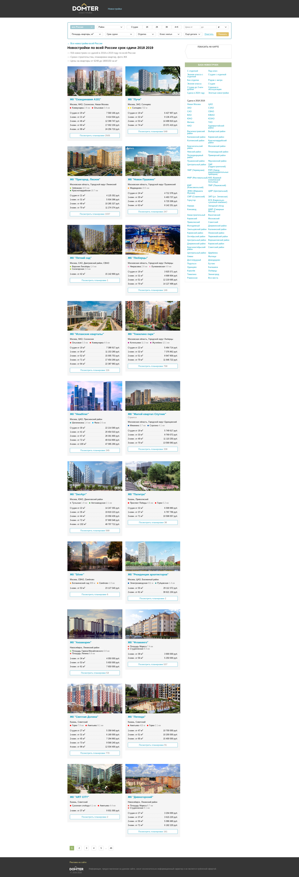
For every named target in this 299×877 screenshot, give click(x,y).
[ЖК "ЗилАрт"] (94, 476)
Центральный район (196, 164)
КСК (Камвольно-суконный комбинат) (217, 201)
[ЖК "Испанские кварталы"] (94, 316)
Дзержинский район (217, 226)
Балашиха (213, 267)
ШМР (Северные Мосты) (216, 210)
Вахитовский (214, 215)
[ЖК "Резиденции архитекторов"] (152, 556)
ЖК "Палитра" (137, 494)
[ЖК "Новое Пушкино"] (152, 161)
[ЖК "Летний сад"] (94, 239)
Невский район (194, 152)
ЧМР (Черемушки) (195, 170)
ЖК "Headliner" (79, 414)
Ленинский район (216, 233)
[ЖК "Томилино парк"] (152, 316)
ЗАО (189, 108)
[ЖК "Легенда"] (152, 698)
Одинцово (192, 267)
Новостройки (115, 8)
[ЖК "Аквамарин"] (94, 624)
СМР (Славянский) (196, 196)
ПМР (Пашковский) (217, 185)
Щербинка (213, 253)
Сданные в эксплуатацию (215, 88)
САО (189, 111)
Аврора (190, 206)
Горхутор (191, 200)
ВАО (189, 115)
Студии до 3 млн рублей (195, 88)
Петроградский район (218, 152)
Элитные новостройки (218, 93)
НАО (189, 126)
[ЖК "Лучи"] (152, 81)
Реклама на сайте (78, 862)
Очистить (209, 34)
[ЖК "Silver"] (94, 556)
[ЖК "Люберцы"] (152, 239)
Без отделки (193, 80)
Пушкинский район (196, 161)
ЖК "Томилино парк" (141, 334)
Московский (213, 218)
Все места (213, 278)
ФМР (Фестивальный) (197, 178)
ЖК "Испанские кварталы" (87, 334)
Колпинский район (195, 140)
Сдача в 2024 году (196, 93)
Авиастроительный (196, 215)
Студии (211, 84)
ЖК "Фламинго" (138, 642)
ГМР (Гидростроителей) (217, 165)
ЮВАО (211, 115)
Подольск (191, 263)
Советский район (216, 247)
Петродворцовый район (195, 156)
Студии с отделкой (217, 74)
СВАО (211, 111)
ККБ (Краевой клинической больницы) (214, 180)
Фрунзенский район (217, 161)
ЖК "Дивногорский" (140, 797)
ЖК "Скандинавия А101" (85, 99)
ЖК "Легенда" (136, 716)
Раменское (192, 278)
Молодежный (193, 226)
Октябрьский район (196, 236)
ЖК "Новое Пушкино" (141, 179)
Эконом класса (194, 84)
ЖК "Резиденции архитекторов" (148, 574)
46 (111, 848)
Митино (190, 122)
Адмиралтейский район (216, 127)
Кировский (192, 218)
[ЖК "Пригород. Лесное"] (94, 161)
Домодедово (214, 260)
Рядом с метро (215, 80)
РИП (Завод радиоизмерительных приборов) (218, 172)
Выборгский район (216, 131)
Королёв (191, 271)
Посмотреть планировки (95, 135)
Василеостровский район (196, 132)
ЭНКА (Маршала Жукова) (195, 192)
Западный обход (216, 206)
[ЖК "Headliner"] (94, 396)
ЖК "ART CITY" (79, 797)
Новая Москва (194, 104)
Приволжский (193, 222)
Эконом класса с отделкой (195, 75)
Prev (71, 81)
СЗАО (211, 108)
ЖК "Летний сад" (81, 257)
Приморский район (217, 155)
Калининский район (196, 137)
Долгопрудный (194, 260)
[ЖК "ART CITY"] (94, 779)
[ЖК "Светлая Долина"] (94, 698)
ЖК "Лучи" (134, 99)
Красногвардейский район (217, 141)
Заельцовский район (196, 229)
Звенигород (213, 274)
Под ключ (212, 71)
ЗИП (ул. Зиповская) (218, 196)
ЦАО (210, 104)
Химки (190, 256)
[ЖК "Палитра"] (152, 476)
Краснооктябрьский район (196, 248)
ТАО (210, 122)
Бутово (211, 263)
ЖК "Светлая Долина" (84, 716)
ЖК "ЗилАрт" (78, 494)
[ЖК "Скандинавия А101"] (94, 81)
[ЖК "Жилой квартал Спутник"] (152, 396)
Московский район (216, 146)
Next (118, 81)
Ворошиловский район (218, 240)
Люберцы (212, 271)
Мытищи (212, 256)
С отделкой (192, 71)
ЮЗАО (211, 118)
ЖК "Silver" (77, 574)
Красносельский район (195, 147)
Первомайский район (218, 236)
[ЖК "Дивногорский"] (152, 779)
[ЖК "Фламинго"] (152, 624)
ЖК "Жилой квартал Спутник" (147, 414)
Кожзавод (191, 209)
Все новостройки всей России (86, 43)
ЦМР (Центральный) (218, 191)
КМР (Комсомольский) (195, 186)
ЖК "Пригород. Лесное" (85, 179)
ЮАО (189, 118)
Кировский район (216, 137)
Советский (213, 222)
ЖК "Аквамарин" (80, 642)
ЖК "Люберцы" (138, 257)
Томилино (191, 274)
